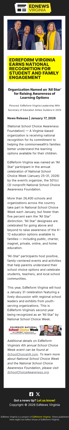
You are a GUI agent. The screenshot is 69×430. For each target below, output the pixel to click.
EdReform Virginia (41, 416)
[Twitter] (38, 394)
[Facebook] (31, 394)
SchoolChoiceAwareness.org (28, 372)
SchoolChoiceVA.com (22, 354)
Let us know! (46, 400)
